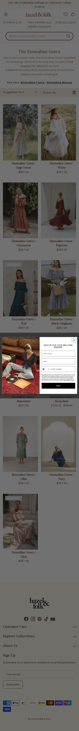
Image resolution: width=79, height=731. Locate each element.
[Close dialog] (73, 340)
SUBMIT (58, 386)
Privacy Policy (66, 380)
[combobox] (46, 369)
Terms (72, 380)
